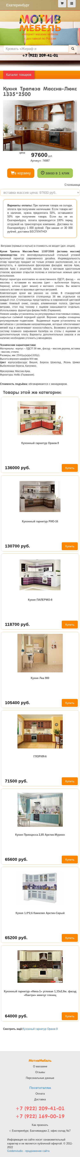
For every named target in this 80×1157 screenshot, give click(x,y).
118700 (17, 624)
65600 (16, 859)
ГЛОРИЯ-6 (40, 756)
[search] (73, 49)
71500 (16, 781)
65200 (16, 937)
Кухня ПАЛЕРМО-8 (40, 599)
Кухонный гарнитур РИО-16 (40, 521)
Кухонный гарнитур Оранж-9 (40, 443)
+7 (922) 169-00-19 (40, 1116)
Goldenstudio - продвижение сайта (28, 1150)
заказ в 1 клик (57, 173)
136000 (17, 467)
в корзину (22, 173)
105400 (17, 702)
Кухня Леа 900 (40, 678)
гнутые (28, 245)
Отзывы (40, 1072)
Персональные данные (40, 1077)
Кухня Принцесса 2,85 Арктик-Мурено (40, 834)
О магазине (40, 1066)
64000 (16, 1016)
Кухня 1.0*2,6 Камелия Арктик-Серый (40, 913)
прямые (17, 245)
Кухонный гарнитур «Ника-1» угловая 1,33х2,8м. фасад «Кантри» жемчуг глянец (40, 993)
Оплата (40, 1093)
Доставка (40, 1099)
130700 (17, 546)
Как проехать (40, 1124)
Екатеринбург (18, 5)
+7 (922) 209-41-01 (40, 1108)
